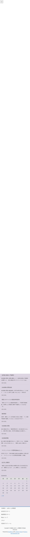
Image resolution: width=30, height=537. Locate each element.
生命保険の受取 (6, 425)
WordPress (10, 531)
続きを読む (4, 383)
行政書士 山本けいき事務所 (8, 508)
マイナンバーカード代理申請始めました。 (12, 450)
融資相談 (4, 413)
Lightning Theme (19, 531)
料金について (4, 517)
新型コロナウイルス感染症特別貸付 (11, 399)
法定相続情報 (5, 438)
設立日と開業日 (6, 462)
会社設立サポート (5, 511)
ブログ (3, 520)
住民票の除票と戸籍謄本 (8, 375)
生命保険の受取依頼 (7, 387)
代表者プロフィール (6, 523)
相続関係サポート (5, 514)
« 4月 (2, 495)
